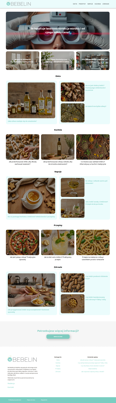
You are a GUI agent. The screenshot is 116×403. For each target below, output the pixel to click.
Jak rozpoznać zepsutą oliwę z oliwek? (92, 372)
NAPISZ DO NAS (58, 337)
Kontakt (11, 387)
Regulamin (44, 400)
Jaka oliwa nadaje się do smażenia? (22, 121)
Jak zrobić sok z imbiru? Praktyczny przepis (57, 258)
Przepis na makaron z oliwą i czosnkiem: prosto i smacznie (93, 258)
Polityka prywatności (14, 400)
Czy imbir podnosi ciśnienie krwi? (96, 277)
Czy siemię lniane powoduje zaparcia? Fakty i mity (92, 363)
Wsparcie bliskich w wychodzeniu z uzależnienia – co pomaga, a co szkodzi (22, 60)
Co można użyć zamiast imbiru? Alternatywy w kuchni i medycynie (93, 163)
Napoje (90, 4)
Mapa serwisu (31, 400)
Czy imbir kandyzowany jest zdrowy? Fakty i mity (95, 298)
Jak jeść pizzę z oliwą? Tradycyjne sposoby (22, 258)
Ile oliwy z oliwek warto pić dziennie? (96, 182)
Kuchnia (98, 4)
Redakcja (11, 383)
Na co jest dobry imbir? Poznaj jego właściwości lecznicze (95, 87)
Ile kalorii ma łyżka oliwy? (95, 106)
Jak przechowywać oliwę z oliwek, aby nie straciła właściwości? (57, 163)
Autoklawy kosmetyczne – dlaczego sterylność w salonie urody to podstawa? (57, 60)
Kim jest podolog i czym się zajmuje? (93, 60)
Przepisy (82, 4)
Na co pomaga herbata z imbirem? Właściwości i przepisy (31, 216)
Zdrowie (106, 4)
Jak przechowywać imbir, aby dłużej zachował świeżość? (22, 163)
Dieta (75, 4)
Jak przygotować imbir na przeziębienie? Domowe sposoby (28, 311)
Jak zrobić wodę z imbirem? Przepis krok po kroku (96, 203)
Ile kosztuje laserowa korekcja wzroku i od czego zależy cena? (58, 30)
